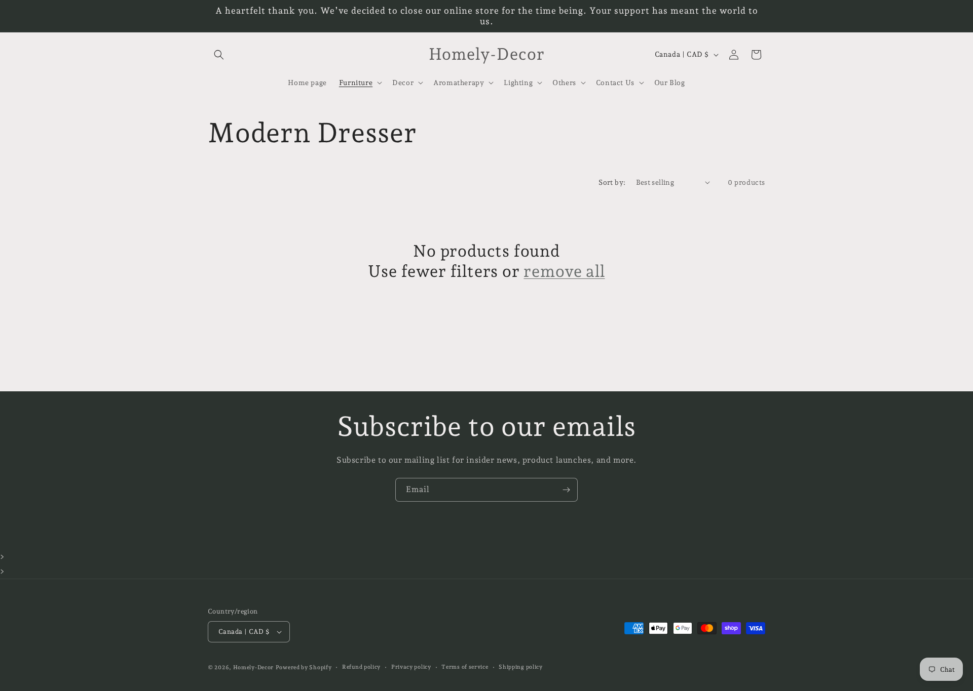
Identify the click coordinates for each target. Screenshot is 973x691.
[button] (219, 55)
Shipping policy (521, 667)
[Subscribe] (566, 490)
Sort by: (611, 182)
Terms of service (464, 667)
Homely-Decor (253, 667)
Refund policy (361, 667)
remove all (564, 271)
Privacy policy (411, 667)
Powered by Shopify (304, 667)
